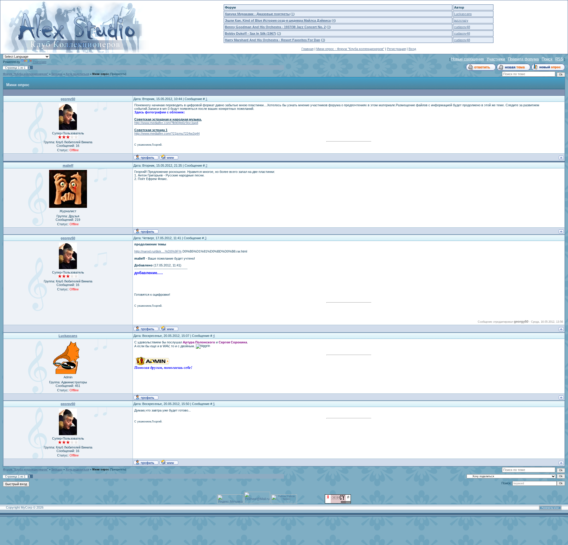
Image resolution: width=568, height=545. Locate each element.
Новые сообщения (467, 59)
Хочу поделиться (77, 74)
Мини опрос (100, 74)
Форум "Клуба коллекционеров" (25, 74)
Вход (412, 49)
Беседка (56, 74)
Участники (496, 59)
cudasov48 (462, 27)
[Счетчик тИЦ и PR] (338, 502)
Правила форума (523, 59)
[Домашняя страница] (168, 157)
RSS (559, 59)
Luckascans (463, 14)
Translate (39, 62)
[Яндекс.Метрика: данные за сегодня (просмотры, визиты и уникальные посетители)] (230, 499)
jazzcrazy (461, 20)
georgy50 (68, 99)
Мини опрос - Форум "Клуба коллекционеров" (350, 49)
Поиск (547, 59)
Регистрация (396, 49)
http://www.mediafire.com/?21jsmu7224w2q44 (167, 133)
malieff (68, 165)
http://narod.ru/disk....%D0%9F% (158, 251)
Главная (307, 49)
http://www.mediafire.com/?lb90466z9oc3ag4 (166, 123)
